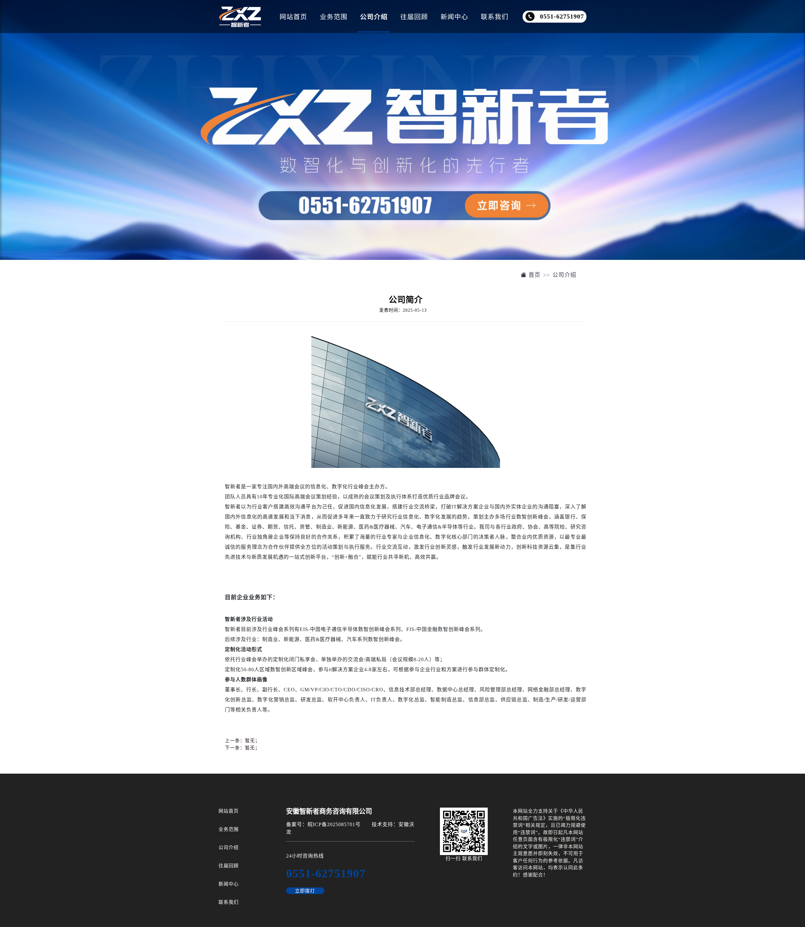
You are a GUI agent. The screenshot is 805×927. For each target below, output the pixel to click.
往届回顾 (414, 16)
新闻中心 (454, 16)
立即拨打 (305, 890)
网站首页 (293, 16)
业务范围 (333, 16)
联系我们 (494, 16)
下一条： (242, 747)
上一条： (242, 740)
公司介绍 (374, 16)
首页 (534, 275)
